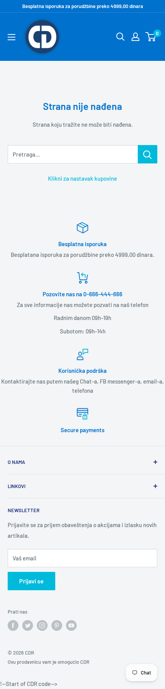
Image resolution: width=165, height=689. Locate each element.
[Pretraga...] (147, 154)
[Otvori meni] (11, 37)
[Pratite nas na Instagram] (42, 625)
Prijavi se (31, 581)
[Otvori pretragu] (120, 37)
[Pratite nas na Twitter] (27, 625)
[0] (151, 36)
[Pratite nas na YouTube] (71, 625)
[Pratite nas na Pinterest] (56, 625)
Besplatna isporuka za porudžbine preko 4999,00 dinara (82, 6)
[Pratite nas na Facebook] (13, 625)
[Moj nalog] (135, 37)
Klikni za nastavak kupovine (82, 178)
